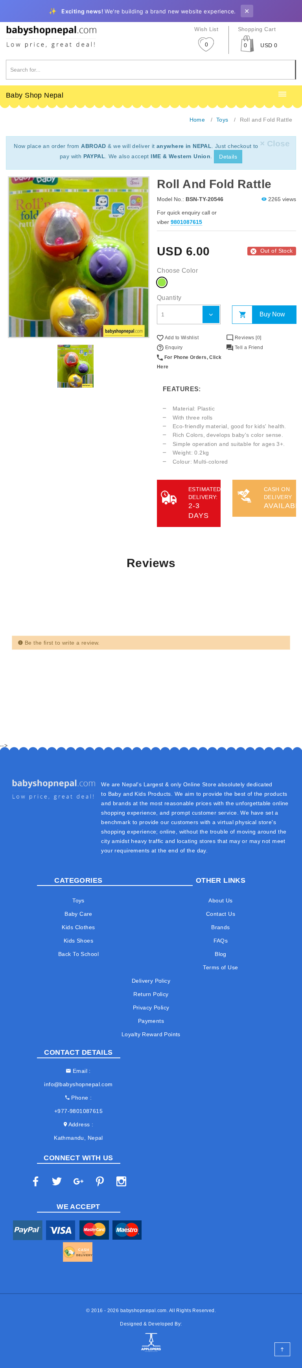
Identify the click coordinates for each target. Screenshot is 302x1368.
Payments (151, 1021)
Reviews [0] (247, 337)
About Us (220, 900)
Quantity (169, 297)
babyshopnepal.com (143, 1310)
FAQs (221, 940)
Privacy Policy (151, 1007)
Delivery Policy (151, 981)
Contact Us (220, 914)
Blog (220, 954)
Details (228, 156)
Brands (220, 927)
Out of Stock (276, 251)
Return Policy (150, 994)
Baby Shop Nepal (34, 95)
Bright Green (162, 282)
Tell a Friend (248, 347)
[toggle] (282, 94)
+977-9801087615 (78, 1111)
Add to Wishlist (181, 337)
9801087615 (186, 222)
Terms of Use (220, 967)
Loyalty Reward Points (151, 1034)
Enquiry (173, 347)
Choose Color (177, 270)
